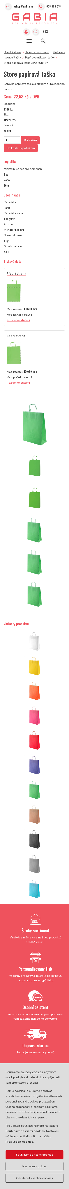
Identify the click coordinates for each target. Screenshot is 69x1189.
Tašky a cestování (37, 52)
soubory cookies (32, 1072)
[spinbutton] (12, 140)
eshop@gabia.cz (23, 6)
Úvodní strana (12, 52)
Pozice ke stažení (18, 320)
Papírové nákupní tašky (40, 57)
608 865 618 (53, 6)
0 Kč (45, 31)
